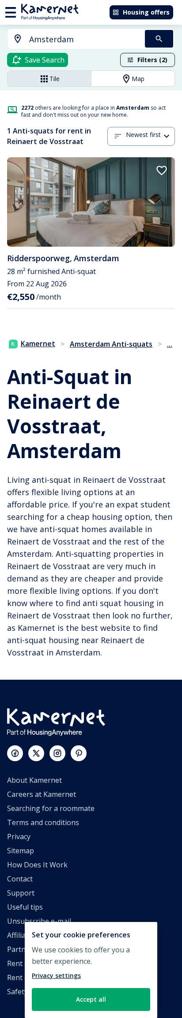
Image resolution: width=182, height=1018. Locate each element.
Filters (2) (152, 60)
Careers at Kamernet (41, 794)
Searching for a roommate (51, 808)
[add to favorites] (161, 170)
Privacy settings (56, 975)
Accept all (91, 999)
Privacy (18, 836)
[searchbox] (84, 39)
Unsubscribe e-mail (39, 921)
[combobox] (71, 39)
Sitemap (20, 850)
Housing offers (146, 12)
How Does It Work (37, 865)
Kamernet (38, 343)
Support (20, 893)
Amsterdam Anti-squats (111, 344)
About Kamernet (34, 780)
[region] (91, 970)
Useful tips (25, 907)
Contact (20, 879)
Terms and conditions (43, 822)
